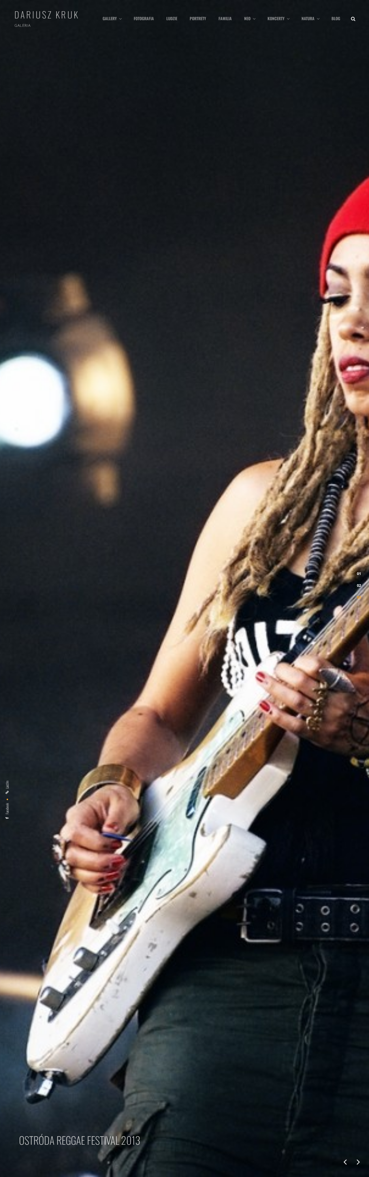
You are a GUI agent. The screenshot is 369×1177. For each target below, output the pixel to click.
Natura (308, 18)
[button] (359, 574)
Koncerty (276, 18)
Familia (225, 18)
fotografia (144, 18)
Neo (247, 18)
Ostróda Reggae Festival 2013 (74, 1140)
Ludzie (171, 18)
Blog (336, 18)
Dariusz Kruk (46, 14)
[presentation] (345, 1162)
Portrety (198, 18)
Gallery (110, 18)
